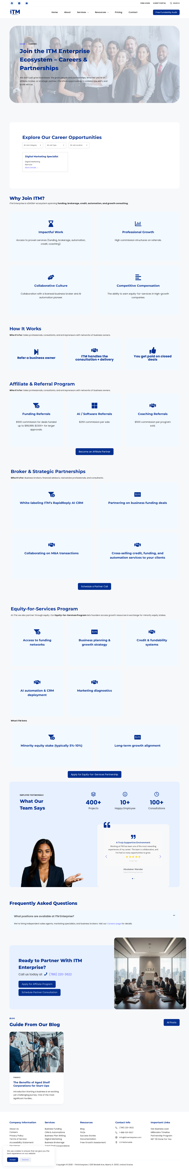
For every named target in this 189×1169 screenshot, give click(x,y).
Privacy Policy (16, 1135)
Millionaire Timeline (160, 1132)
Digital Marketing (53, 1139)
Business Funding (53, 1128)
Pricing (118, 12)
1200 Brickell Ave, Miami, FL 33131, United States (111, 1164)
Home (55, 12)
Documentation (88, 1139)
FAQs (82, 1132)
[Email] (26, 3)
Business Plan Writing (55, 1135)
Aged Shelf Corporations (57, 1145)
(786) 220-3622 (60, 974)
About (67, 12)
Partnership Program (161, 1135)
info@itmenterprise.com (130, 1137)
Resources (100, 12)
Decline (25, 1160)
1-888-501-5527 (126, 1132)
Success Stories (88, 1135)
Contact (133, 12)
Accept (13, 1160)
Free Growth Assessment (93, 1142)
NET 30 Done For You (161, 1139)
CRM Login (145, 3)
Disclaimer (15, 1145)
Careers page (114, 923)
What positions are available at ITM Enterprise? (44, 916)
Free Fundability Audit (166, 12)
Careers (14, 1132)
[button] (95, 916)
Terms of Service (18, 1139)
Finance (16, 1077)
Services (81, 12)
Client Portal (159, 3)
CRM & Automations (55, 1132)
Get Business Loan (160, 1128)
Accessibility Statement (22, 1142)
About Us (14, 1128)
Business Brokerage (54, 1142)
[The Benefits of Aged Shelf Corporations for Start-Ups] (37, 1052)
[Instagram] (19, 3)
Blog (82, 1128)
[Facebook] (12, 3)
